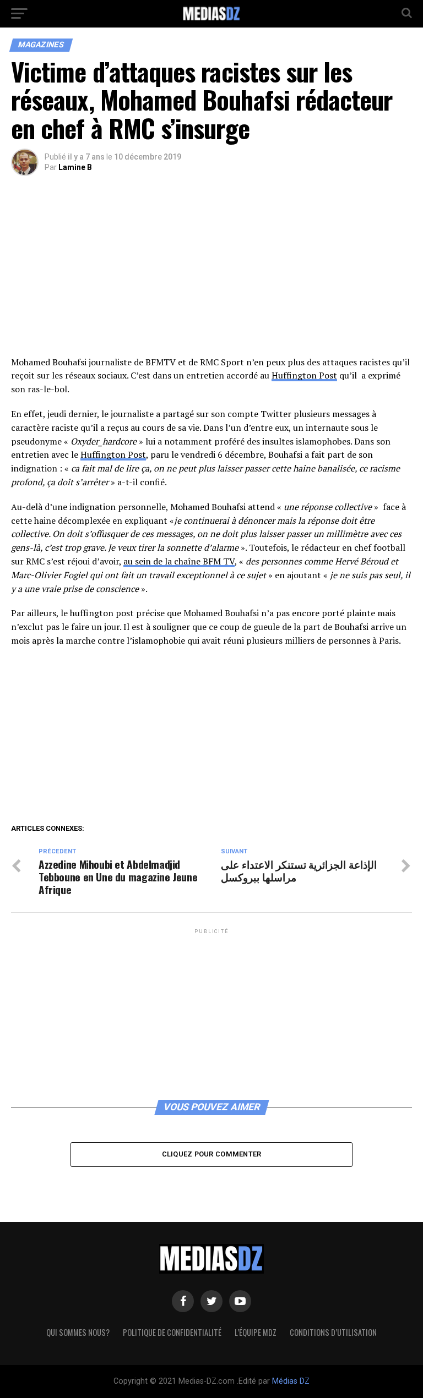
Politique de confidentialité (172, 1332)
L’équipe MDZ (255, 1332)
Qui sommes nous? (78, 1332)
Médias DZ (291, 1381)
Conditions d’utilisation (333, 1332)
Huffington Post (304, 375)
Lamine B (75, 167)
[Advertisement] (211, 274)
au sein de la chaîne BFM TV (179, 561)
